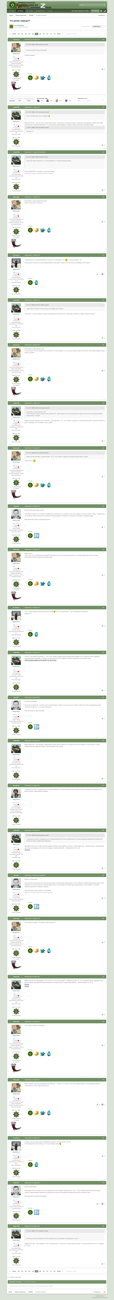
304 (26, 34)
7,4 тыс (17, 124)
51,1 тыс (17, 57)
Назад (14, 34)
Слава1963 (16, 107)
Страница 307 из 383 (71, 34)
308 (40, 34)
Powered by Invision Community (99, 1297)
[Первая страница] (10, 34)
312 (54, 34)
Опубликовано (32, 39)
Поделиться (86, 26)
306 (33, 34)
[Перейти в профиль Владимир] (11, 26)
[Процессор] (36, 535)
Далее (59, 34)
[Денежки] (36, 77)
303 (22, 34)
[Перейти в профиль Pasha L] (47, 101)
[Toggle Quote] (27, 44)
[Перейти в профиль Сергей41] (16, 514)
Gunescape (16, 39)
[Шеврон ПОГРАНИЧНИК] (30, 77)
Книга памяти (40, 10)
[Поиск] (104, 5)
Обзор (21, 10)
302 (18, 34)
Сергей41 (41, 44)
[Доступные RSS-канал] (104, 1292)
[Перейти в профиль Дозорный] (16, 793)
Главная (12, 10)
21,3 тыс (17, 523)
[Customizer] (101, 10)
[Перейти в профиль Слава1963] (38, 101)
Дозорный (16, 785)
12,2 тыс (17, 802)
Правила (30, 10)
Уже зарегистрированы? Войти (80, 10)
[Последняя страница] (63, 34)
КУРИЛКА (25, 27)
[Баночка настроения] (49, 77)
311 (51, 34)
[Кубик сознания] (42, 77)
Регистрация (95, 10)
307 (36, 34)
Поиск (50, 10)
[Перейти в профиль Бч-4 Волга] (66, 101)
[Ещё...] (103, 40)
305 (29, 34)
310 (47, 34)
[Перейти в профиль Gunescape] (16, 47)
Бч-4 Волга (42, 127)
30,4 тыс (17, 272)
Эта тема (98, 5)
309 (44, 34)
